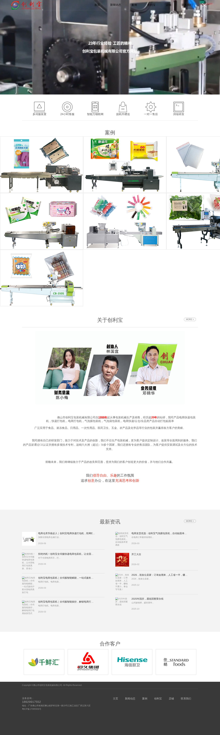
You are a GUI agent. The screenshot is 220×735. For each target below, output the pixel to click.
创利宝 (151, 4)
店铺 (168, 4)
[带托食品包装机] (125, 165)
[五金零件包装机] (41, 165)
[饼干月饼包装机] (41, 278)
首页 (97, 4)
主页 (115, 698)
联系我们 (187, 4)
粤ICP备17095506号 (31, 709)
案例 (134, 4)
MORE (189, 319)
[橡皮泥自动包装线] (125, 221)
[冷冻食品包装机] (41, 221)
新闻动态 (115, 4)
